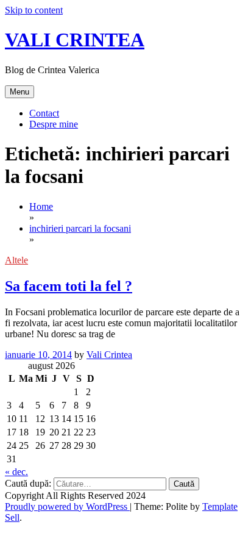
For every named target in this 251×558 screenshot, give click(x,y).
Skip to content (34, 10)
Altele (16, 260)
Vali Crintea (109, 354)
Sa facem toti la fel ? (68, 286)
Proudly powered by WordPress (67, 506)
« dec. (16, 472)
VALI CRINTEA (74, 40)
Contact (44, 113)
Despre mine (53, 124)
